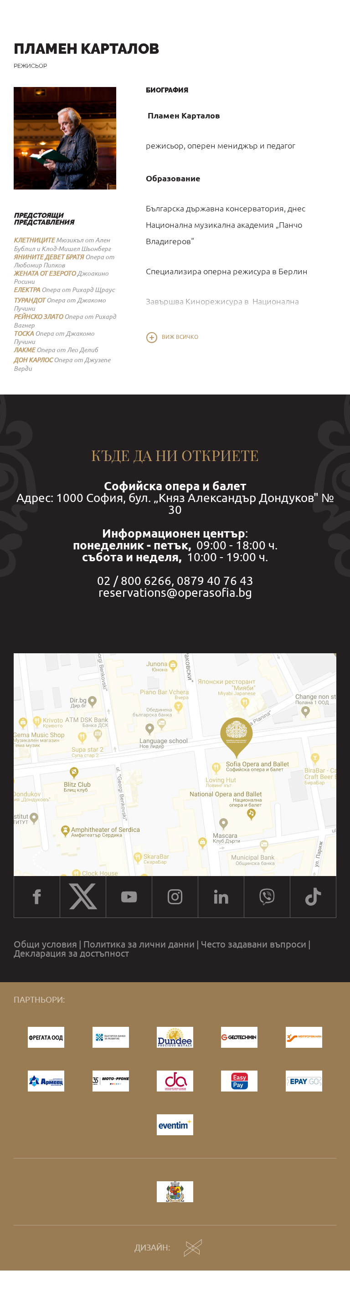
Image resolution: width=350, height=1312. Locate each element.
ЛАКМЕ (24, 350)
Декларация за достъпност (71, 953)
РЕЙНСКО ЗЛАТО (38, 316)
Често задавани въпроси (253, 944)
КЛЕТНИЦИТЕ (34, 240)
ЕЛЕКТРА (27, 289)
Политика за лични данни (139, 944)
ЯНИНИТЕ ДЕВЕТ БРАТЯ (49, 257)
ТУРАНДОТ (29, 300)
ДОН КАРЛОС (33, 360)
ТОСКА (24, 333)
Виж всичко (180, 337)
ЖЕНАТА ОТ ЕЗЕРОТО (45, 273)
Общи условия (45, 944)
